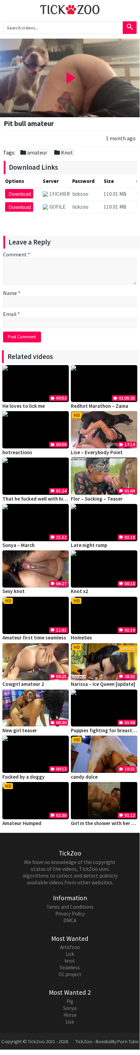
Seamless (70, 967)
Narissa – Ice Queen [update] (103, 684)
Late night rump (89, 545)
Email (11, 314)
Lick (70, 954)
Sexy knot (13, 591)
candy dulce (84, 777)
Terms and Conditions (70, 907)
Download (19, 194)
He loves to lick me (23, 406)
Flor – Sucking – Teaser (97, 498)
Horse (70, 1015)
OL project (70, 974)
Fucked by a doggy (23, 777)
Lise (69, 1021)
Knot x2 (79, 591)
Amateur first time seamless (34, 637)
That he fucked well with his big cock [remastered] (59, 498)
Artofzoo (70, 947)
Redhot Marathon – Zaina (99, 406)
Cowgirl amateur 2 (23, 684)
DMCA (69, 920)
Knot (63, 152)
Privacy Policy (70, 913)
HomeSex (81, 637)
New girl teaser (19, 730)
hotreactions (17, 452)
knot (70, 960)
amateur (33, 152)
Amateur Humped (21, 823)
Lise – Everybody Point (97, 452)
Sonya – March (18, 545)
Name (11, 293)
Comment (16, 254)
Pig (69, 1001)
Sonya (70, 1008)
